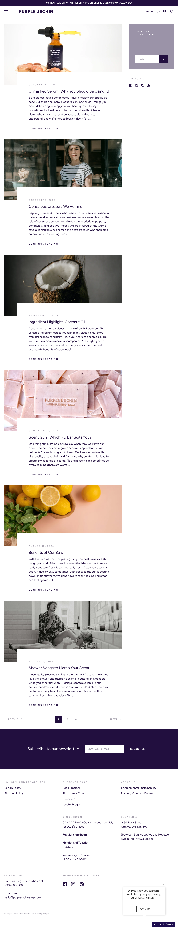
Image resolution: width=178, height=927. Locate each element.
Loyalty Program (72, 804)
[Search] (172, 11)
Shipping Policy (13, 793)
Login (149, 11)
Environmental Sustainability (138, 787)
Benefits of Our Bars (46, 552)
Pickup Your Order (74, 793)
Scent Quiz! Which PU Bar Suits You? (60, 437)
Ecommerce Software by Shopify (35, 913)
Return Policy (12, 787)
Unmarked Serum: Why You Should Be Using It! (69, 91)
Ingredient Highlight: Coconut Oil (57, 321)
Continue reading (43, 128)
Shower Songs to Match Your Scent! (60, 667)
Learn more (144, 909)
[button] (148, 924)
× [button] (164, 884)
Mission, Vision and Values (137, 793)
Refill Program (71, 787)
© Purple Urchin (11, 913)
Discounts (69, 799)
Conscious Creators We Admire (55, 206)
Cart (161, 11)
